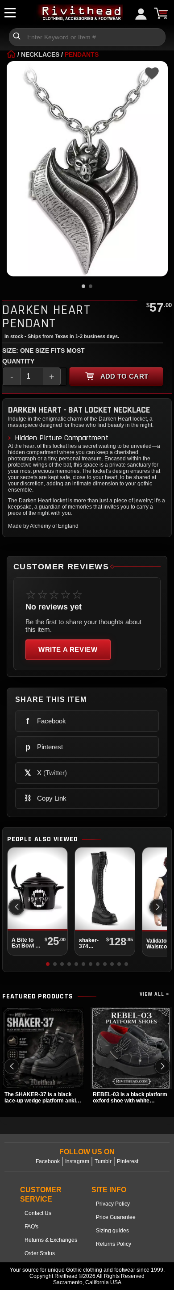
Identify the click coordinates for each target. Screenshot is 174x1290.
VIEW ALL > (155, 994)
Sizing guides (112, 1230)
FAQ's (31, 1226)
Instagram (77, 1161)
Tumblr (103, 1161)
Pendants (82, 54)
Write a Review (68, 649)
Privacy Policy (113, 1204)
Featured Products (37, 997)
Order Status (40, 1253)
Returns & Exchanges (51, 1240)
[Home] (11, 54)
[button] (157, 906)
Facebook (48, 1161)
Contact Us (38, 1213)
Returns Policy (113, 1244)
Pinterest (127, 1161)
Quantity (18, 361)
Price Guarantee (116, 1217)
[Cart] (161, 13)
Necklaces (40, 54)
